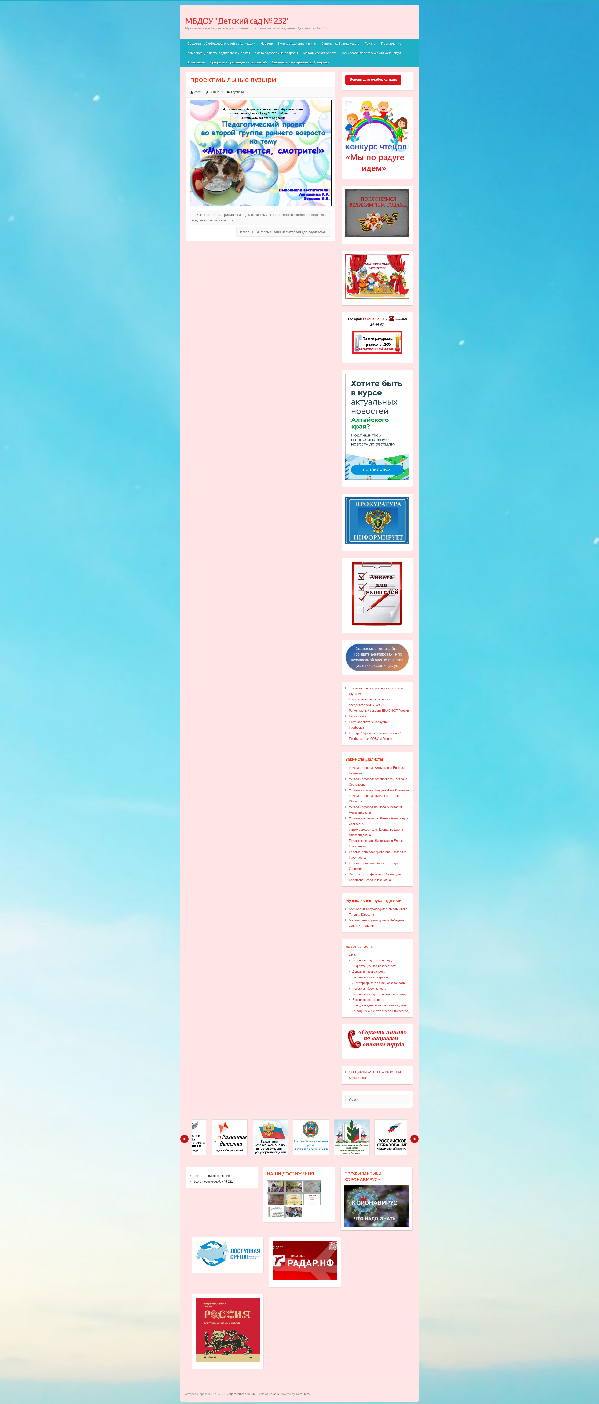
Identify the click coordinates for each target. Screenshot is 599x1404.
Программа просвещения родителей (238, 62)
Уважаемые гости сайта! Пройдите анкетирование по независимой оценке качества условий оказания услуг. (377, 657)
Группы (370, 43)
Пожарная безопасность (369, 988)
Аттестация (196, 62)
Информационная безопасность (374, 966)
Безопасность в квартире (370, 977)
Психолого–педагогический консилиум (371, 53)
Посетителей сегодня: (209, 1176)
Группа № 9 (239, 92)
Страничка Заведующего (340, 43)
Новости (266, 43)
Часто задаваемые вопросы (276, 53)
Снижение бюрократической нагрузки (300, 62)
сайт (197, 92)
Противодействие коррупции (369, 722)
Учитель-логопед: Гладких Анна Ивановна (379, 790)
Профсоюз (356, 727)
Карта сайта (357, 716)
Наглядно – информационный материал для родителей (283, 232)
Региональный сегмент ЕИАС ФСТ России (379, 710)
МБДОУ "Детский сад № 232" (237, 20)
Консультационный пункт (297, 43)
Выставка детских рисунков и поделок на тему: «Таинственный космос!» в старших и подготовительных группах (259, 217)
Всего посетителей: (207, 1181)
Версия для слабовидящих (373, 79)
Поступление (391, 43)
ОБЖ (352, 955)
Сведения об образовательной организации (221, 43)
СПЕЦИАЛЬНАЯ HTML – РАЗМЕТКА (375, 1072)
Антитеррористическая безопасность (378, 983)
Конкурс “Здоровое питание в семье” (375, 733)
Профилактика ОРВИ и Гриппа (370, 738)
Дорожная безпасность (368, 971)
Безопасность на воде (368, 999)
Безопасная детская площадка (374, 960)
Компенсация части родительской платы (218, 53)
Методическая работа (320, 53)
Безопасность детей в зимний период (379, 994)
